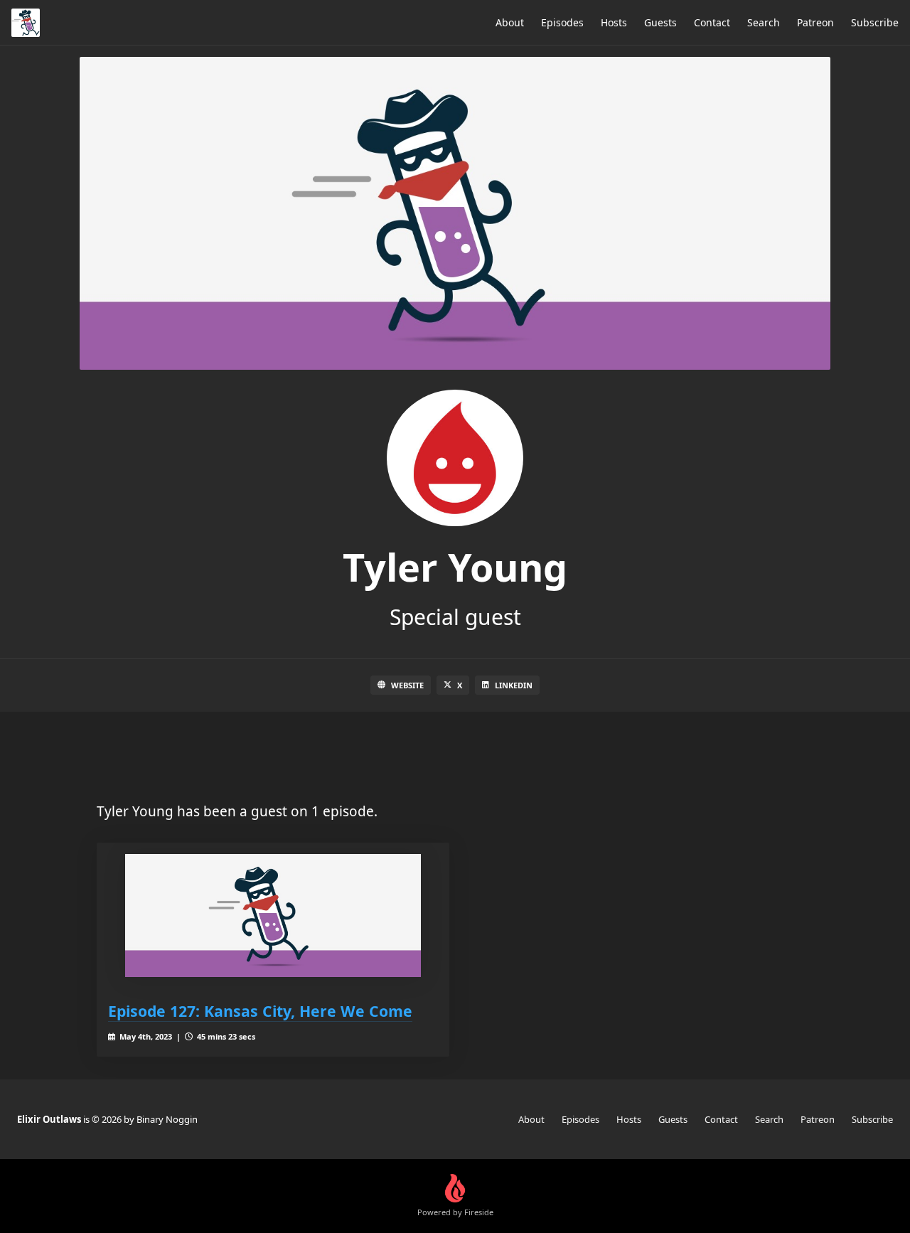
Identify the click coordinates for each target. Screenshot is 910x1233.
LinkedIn (513, 685)
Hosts (614, 22)
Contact (712, 22)
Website (407, 685)
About (510, 22)
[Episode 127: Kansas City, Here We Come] (273, 915)
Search (763, 22)
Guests (660, 22)
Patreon (815, 22)
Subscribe (875, 22)
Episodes (562, 22)
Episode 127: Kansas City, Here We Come (260, 1010)
